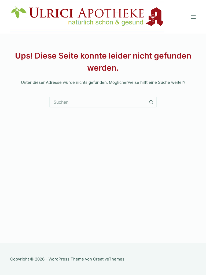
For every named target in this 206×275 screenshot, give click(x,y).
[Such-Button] (151, 102)
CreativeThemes (108, 259)
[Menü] (193, 17)
